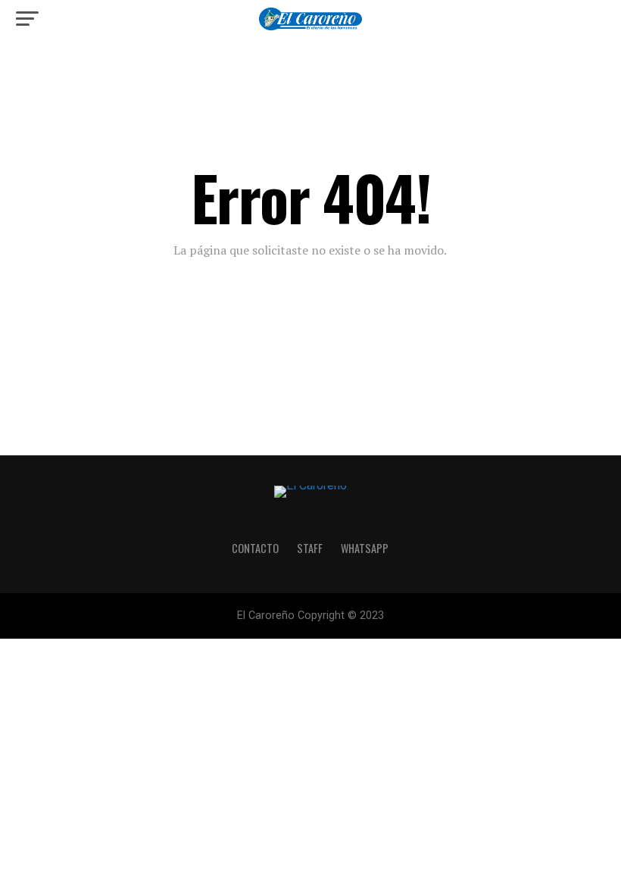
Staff (310, 548)
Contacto (255, 548)
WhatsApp (365, 548)
